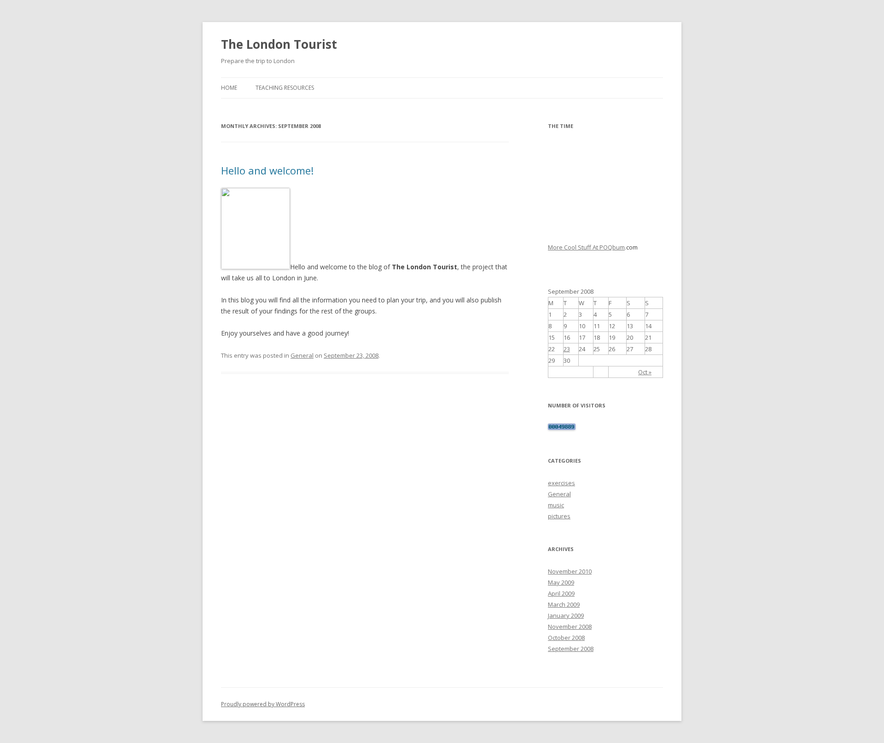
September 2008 (570, 648)
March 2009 (564, 604)
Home (229, 88)
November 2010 (570, 571)
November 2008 (570, 626)
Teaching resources (285, 88)
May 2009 (561, 582)
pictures (559, 516)
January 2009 (566, 615)
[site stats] (562, 428)
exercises (561, 483)
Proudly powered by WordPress (263, 704)
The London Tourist (279, 44)
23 (567, 349)
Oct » (644, 372)
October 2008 (566, 637)
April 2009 (561, 593)
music (556, 505)
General (302, 355)
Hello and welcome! (267, 170)
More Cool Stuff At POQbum (586, 247)
